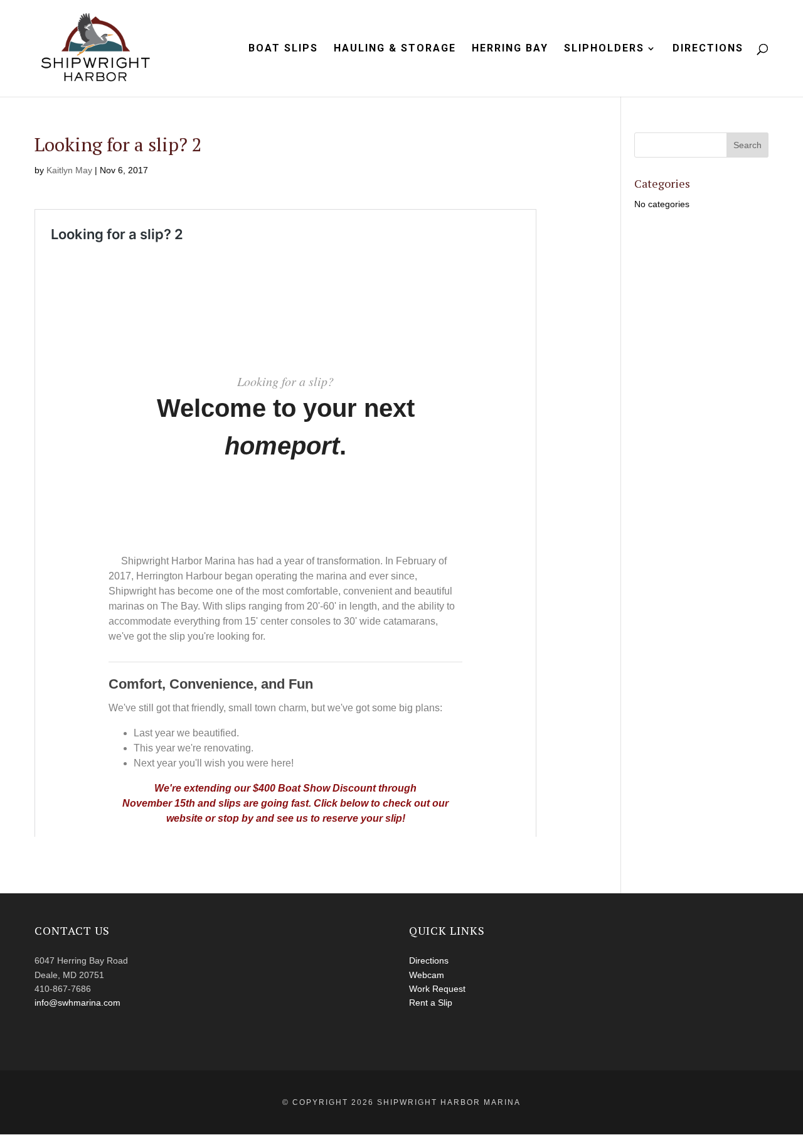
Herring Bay (510, 49)
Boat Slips (283, 49)
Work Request (437, 989)
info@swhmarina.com (77, 1003)
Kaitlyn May (69, 170)
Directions (708, 49)
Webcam (426, 975)
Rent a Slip (430, 1003)
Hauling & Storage (395, 49)
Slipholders (604, 49)
